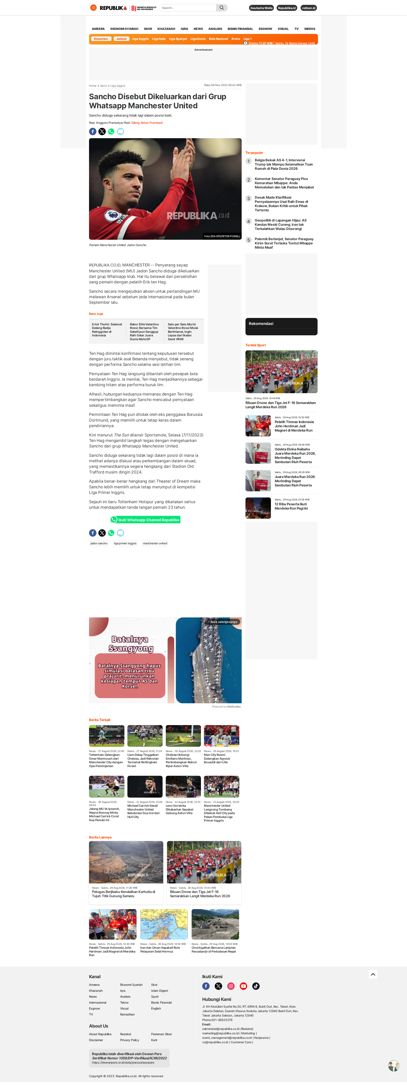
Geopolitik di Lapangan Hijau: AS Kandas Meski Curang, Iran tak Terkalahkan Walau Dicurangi (281, 224)
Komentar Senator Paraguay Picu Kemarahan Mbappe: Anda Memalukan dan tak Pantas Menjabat (284, 183)
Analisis (125, 996)
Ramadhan (127, 1014)
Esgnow (94, 1008)
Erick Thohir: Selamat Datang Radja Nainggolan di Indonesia (107, 329)
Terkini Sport (255, 345)
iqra (184, 29)
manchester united (155, 543)
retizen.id (308, 8)
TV (296, 29)
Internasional (97, 1002)
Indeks (309, 29)
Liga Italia (159, 38)
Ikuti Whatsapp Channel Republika (148, 520)
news (198, 29)
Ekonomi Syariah (124, 29)
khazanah (166, 29)
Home (93, 85)
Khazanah (95, 990)
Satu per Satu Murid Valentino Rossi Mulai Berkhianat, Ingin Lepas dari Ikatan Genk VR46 (183, 331)
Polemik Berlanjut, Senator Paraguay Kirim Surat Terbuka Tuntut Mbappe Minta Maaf (284, 243)
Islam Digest (159, 990)
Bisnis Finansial (240, 29)
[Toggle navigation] (93, 7)
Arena (235, 38)
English (156, 1008)
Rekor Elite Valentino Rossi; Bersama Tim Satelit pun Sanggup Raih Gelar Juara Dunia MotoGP (144, 331)
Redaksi (125, 1034)
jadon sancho (99, 543)
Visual (124, 1008)
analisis (215, 29)
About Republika (100, 1034)
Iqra (122, 990)
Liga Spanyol (178, 38)
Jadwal (121, 38)
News (93, 996)
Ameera (94, 984)
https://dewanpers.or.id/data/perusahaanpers (123, 1062)
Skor (154, 984)
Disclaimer (96, 1040)
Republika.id (286, 8)
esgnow (265, 29)
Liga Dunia (198, 38)
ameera (98, 29)
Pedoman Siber (161, 1034)
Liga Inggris (140, 38)
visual (283, 29)
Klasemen (101, 38)
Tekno (124, 1002)
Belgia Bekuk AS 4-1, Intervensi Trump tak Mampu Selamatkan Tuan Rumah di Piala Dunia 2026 (284, 164)
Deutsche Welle (261, 8)
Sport (103, 85)
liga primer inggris (125, 543)
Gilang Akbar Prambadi (147, 122)
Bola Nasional (218, 38)
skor (148, 29)
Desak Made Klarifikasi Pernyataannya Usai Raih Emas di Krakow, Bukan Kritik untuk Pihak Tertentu (281, 203)
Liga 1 (248, 38)
